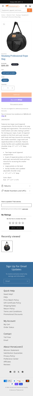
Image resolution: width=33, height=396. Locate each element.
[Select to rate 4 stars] (19, 223)
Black (5, 80)
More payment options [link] (16, 104)
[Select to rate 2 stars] (13, 223)
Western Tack (11, 15)
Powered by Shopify (22, 387)
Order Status (9, 327)
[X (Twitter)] (18, 372)
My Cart (7, 324)
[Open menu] (3, 6)
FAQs (6, 297)
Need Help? (8, 294)
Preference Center (11, 359)
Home (3, 15)
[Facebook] (10, 372)
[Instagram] (14, 372)
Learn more (25, 209)
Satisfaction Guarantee (13, 353)
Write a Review (16, 228)
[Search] (29, 10)
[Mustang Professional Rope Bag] (7, 246)
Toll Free (7, 337)
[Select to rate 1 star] (10, 223)
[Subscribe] (27, 281)
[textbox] (16, 205)
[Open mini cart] (30, 6)
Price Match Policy (11, 300)
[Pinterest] (23, 372)
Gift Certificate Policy (12, 303)
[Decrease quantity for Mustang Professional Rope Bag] (3, 88)
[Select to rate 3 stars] (16, 223)
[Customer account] (26, 6)
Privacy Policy (9, 356)
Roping (18, 15)
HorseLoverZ (13, 387)
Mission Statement (11, 350)
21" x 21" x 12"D (8, 73)
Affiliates (7, 362)
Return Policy (9, 308)
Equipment (25, 15)
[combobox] (16, 10)
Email (6, 340)
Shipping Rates (10, 306)
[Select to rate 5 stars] (22, 223)
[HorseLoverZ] (12, 6)
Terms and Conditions (13, 311)
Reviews (7, 364)
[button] (16, 185)
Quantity (4, 84)
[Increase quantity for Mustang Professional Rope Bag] (12, 88)
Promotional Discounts (13, 314)
